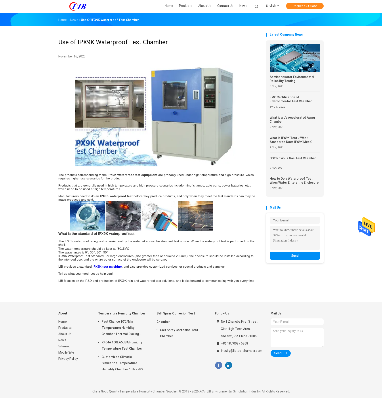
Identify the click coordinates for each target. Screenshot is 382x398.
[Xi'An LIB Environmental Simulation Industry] (77, 6)
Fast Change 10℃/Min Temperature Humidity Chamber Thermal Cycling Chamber (120, 328)
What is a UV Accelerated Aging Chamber (292, 119)
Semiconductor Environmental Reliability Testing (292, 79)
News (62, 340)
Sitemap (64, 346)
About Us (64, 334)
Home (62, 321)
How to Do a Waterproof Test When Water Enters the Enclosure (294, 180)
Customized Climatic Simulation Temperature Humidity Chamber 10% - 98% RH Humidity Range (122, 363)
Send (295, 255)
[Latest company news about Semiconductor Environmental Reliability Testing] (295, 71)
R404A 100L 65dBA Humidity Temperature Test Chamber (122, 345)
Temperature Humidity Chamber (121, 313)
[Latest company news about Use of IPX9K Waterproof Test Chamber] (158, 165)
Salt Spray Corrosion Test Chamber (176, 318)
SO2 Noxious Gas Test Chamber (293, 158)
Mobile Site (66, 352)
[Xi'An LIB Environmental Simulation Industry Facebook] (218, 365)
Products (65, 327)
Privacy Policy (68, 358)
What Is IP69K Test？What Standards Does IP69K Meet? (291, 140)
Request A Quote (305, 6)
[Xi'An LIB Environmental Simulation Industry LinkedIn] (228, 365)
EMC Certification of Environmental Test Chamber (291, 99)
